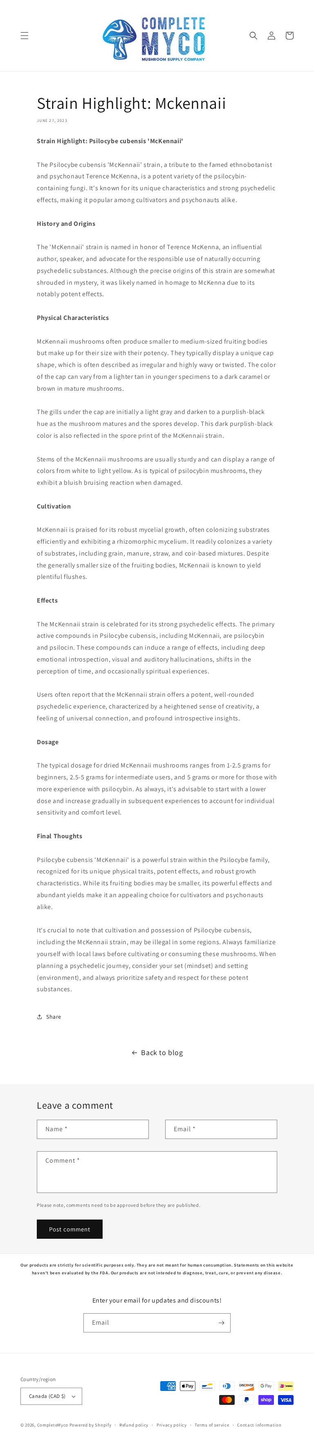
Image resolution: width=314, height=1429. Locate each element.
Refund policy (133, 1425)
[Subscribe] (221, 1322)
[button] (25, 36)
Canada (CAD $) (47, 1396)
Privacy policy (172, 1425)
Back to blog (162, 1052)
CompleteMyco (52, 1425)
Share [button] (53, 1016)
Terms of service (212, 1425)
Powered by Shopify (91, 1425)
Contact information (259, 1425)
